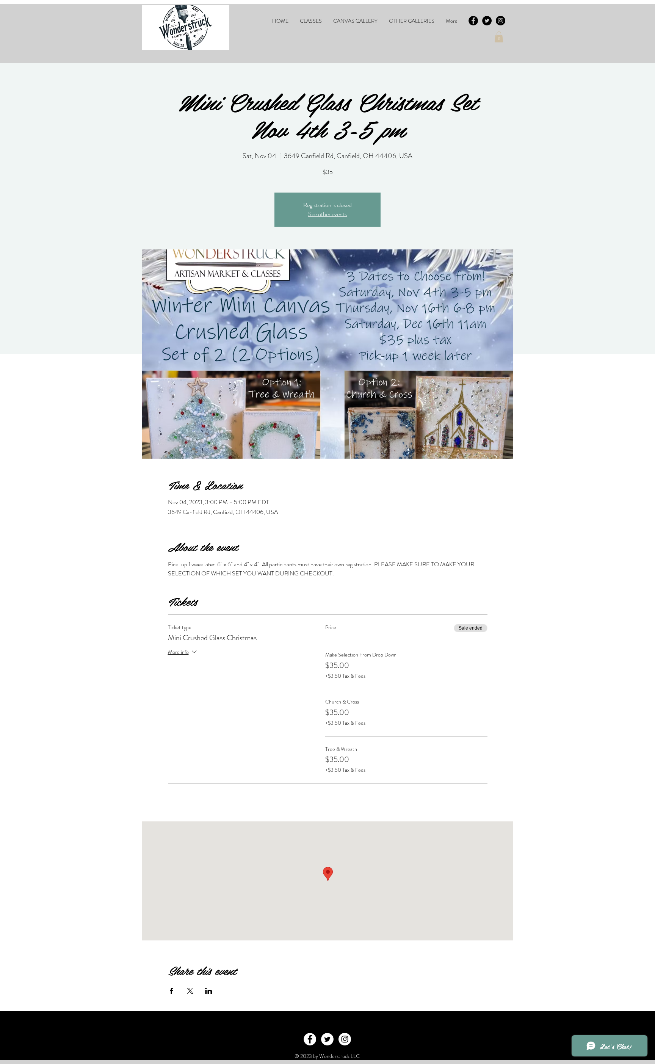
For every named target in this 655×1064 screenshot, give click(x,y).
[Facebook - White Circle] (310, 1039)
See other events (327, 214)
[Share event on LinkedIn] (208, 991)
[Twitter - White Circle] (327, 1039)
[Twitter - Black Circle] (487, 20)
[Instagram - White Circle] (344, 1039)
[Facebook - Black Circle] (473, 20)
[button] (311, 21)
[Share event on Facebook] (171, 991)
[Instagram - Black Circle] (500, 20)
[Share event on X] (190, 991)
